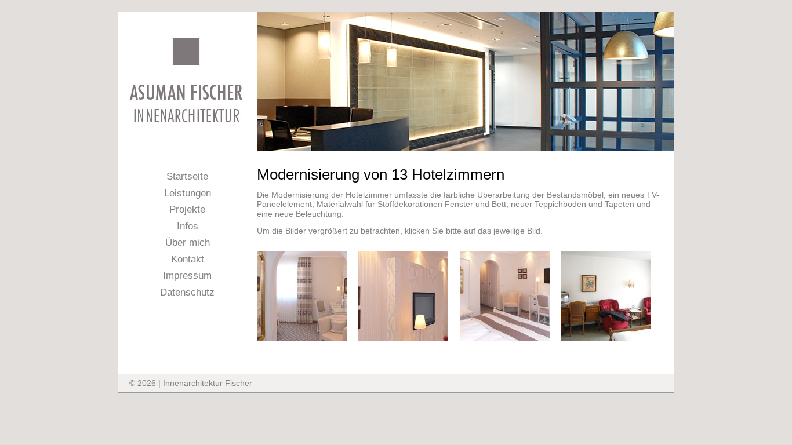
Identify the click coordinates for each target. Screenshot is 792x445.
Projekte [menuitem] (187, 209)
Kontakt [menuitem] (187, 259)
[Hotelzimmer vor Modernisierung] (606, 337)
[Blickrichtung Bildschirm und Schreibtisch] (505, 337)
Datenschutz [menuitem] (187, 292)
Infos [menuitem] (187, 226)
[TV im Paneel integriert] (403, 337)
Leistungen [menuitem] (187, 193)
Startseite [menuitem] (187, 176)
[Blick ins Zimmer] (302, 337)
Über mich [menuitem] (187, 242)
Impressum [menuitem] (187, 275)
